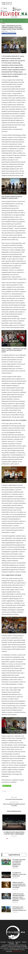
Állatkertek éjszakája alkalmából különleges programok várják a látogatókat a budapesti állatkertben (18, 897)
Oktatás (4, 791)
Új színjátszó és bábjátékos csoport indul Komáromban (19, 874)
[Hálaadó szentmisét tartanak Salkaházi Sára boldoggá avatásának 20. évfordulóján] (6, 885)
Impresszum (10, 942)
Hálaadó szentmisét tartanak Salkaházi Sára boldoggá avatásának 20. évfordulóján (19, 885)
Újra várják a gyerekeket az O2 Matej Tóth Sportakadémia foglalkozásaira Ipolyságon (18, 863)
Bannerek (17, 942)
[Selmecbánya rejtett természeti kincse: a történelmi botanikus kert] (6, 909)
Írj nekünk (3, 942)
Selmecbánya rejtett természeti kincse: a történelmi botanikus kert (19, 908)
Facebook (11, 943)
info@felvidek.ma (17, 951)
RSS (17, 943)
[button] (3, 827)
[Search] (26, 20)
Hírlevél (24, 942)
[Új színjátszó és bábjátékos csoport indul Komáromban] (14, 822)
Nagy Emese (5, 31)
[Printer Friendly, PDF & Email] (6, 786)
